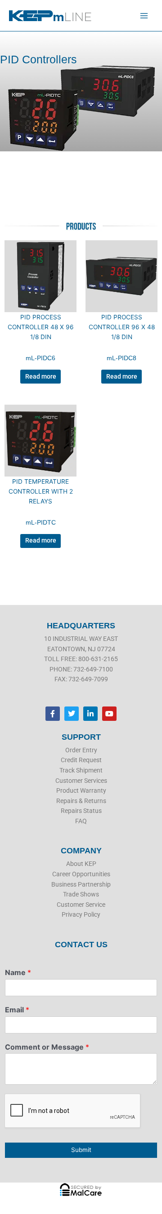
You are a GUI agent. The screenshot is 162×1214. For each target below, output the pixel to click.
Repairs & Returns (81, 800)
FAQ (81, 821)
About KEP (81, 863)
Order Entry (81, 750)
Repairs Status (81, 810)
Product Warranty (81, 790)
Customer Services (81, 780)
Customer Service (81, 904)
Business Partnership (81, 884)
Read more (40, 376)
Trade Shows (81, 894)
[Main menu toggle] (144, 15)
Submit (81, 1149)
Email (17, 1009)
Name (18, 972)
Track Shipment (81, 770)
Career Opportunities (81, 874)
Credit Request (81, 760)
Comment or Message (47, 1046)
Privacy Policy (81, 914)
